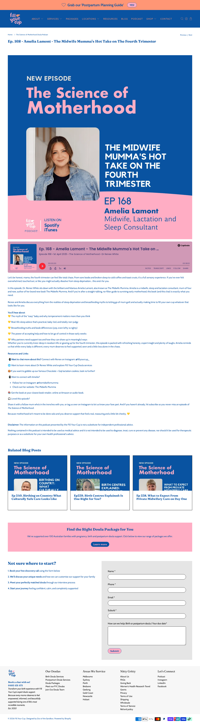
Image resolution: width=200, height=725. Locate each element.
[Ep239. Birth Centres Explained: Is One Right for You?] (100, 473)
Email (111, 597)
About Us (124, 676)
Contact (166, 18)
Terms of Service (127, 706)
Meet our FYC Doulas (55, 686)
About (36, 18)
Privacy (123, 692)
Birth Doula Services (54, 676)
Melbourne (88, 676)
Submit (114, 650)
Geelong (86, 689)
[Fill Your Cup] (16, 18)
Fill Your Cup (20, 718)
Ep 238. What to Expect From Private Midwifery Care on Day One (161, 497)
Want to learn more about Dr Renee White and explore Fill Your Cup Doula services (51, 365)
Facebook (162, 686)
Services (53, 18)
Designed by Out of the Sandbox (39, 718)
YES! (132, 5)
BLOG (124, 18)
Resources (110, 18)
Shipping (124, 699)
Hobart (86, 699)
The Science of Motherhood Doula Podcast (32, 35)
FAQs (122, 679)
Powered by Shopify (62, 718)
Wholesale (125, 702)
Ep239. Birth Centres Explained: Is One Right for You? (98, 497)
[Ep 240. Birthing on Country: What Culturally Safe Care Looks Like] (37, 473)
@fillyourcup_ (82, 359)
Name (111, 571)
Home (10, 35)
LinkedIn (162, 683)
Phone (112, 584)
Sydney (86, 679)
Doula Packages (52, 683)
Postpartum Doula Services (57, 679)
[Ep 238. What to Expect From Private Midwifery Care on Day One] (162, 473)
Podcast (137, 18)
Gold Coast (88, 692)
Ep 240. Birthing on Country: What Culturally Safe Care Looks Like (36, 497)
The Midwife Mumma (45, 387)
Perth (85, 683)
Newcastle (87, 696)
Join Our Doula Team (54, 689)
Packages (72, 18)
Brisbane (87, 686)
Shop (149, 18)
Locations (89, 18)
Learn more (100, 544)
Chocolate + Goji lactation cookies (62, 371)
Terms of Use (126, 696)
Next (190, 35)
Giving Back (125, 683)
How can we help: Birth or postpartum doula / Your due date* (137, 623)
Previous (183, 35)
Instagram (162, 679)
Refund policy (126, 709)
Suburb (112, 610)
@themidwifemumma (47, 382)
